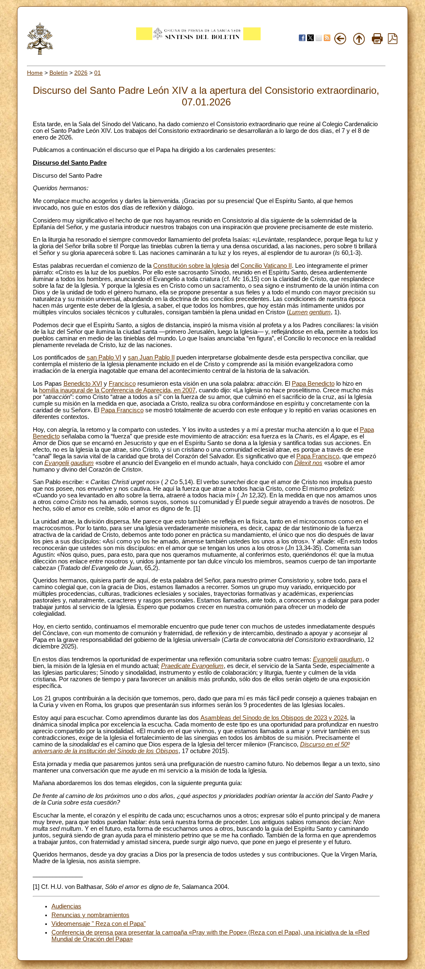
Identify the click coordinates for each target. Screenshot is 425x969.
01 (97, 72)
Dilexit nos (308, 463)
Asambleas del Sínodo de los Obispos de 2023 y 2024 (273, 718)
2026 (81, 72)
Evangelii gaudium (69, 463)
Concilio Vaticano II (266, 265)
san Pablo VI (104, 357)
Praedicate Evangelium (192, 666)
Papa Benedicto (313, 383)
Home (35, 72)
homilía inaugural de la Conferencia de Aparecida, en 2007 (117, 390)
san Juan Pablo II (151, 357)
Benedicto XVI (83, 383)
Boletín (58, 72)
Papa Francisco (122, 410)
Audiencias (66, 906)
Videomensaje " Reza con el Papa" (98, 923)
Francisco (122, 383)
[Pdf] (392, 42)
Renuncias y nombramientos (90, 915)
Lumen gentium (310, 312)
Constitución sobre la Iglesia (191, 265)
